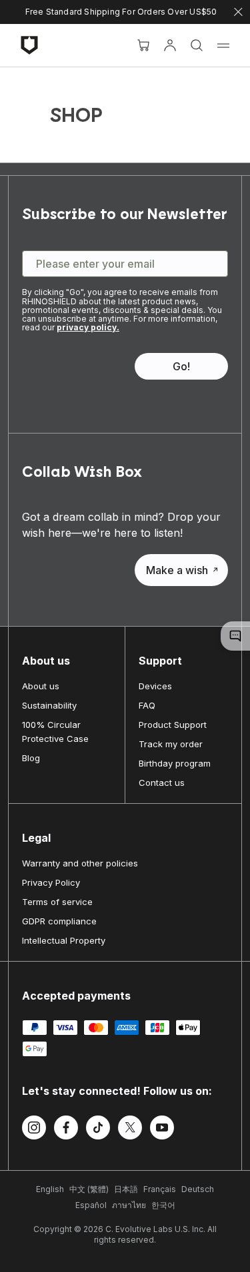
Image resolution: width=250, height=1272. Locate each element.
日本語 (126, 1189)
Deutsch (197, 1189)
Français (159, 1189)
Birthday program (175, 763)
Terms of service (57, 901)
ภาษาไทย (129, 1205)
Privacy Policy (51, 882)
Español (91, 1205)
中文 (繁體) (89, 1189)
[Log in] (170, 45)
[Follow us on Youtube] (162, 1129)
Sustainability (49, 705)
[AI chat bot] (235, 636)
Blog (31, 758)
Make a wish (177, 570)
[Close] (238, 12)
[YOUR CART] (143, 45)
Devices (155, 686)
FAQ (147, 705)
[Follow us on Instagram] (34, 1129)
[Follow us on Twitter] (130, 1129)
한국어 (163, 1205)
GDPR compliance (59, 921)
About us (40, 686)
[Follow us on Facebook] (66, 1129)
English (50, 1189)
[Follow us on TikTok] (98, 1129)
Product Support (173, 724)
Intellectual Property (63, 940)
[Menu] (223, 45)
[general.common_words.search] (197, 45)
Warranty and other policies (80, 863)
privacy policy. (88, 327)
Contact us (162, 782)
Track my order (171, 744)
